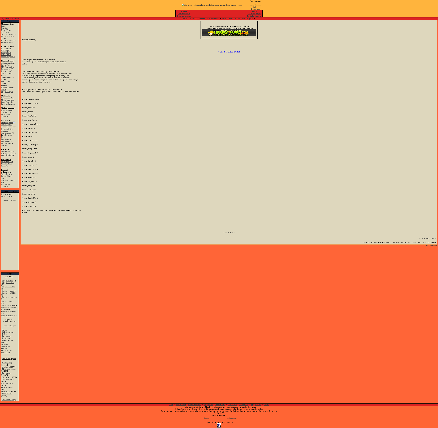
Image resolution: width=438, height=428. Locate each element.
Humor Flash (181, 405)
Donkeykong (7, 363)
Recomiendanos (7, 143)
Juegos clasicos (7, 281)
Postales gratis (247, 19)
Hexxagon (6, 338)
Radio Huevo (6, 55)
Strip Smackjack (8, 332)
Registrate (4, 28)
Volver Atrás (228, 232)
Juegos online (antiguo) (6, 115)
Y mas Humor (6, 112)
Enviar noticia (6, 139)
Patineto (5, 348)
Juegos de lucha (8, 291)
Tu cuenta (193, 19)
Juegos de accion (8, 283)
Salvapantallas (6, 53)
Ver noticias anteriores (9, 34)
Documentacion (7, 129)
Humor (202, 19)
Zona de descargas (7, 151)
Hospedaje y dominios (5, 185)
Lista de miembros (7, 98)
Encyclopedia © (431, 245)
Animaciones (232, 418)
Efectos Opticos (213, 19)
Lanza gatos (6, 336)
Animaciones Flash (8, 63)
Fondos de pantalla (8, 57)
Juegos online (256, 405)
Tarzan (4, 330)
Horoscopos (255, 9)
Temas (3, 38)
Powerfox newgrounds (5, 345)
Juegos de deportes (9, 311)
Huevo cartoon (234, 19)
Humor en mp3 (6, 71)
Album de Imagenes (8, 127)
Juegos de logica (255, 5)
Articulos (4, 131)
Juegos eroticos (7, 316)
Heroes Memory (8, 387)
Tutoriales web (6, 174)
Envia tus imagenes (8, 104)
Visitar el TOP (6, 164)
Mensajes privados (7, 100)
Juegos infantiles (8, 301)
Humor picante (6, 194)
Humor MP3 (220, 405)
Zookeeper (6, 367)
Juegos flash (208, 405)
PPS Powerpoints (7, 67)
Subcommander (7, 383)
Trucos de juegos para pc (427, 238)
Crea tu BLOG (6, 125)
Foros (224, 19)
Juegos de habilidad (9, 293)
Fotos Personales (7, 102)
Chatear (4, 145)
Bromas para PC (7, 69)
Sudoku (255, 7)
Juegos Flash (5, 65)
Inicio (184, 19)
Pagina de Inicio (7, 42)
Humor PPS (232, 405)
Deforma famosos (7, 88)
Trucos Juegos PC (7, 133)
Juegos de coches (8, 287)
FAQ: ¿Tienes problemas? (6, 31)
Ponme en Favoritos (8, 40)
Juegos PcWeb (6, 196)
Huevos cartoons (7, 110)
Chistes (3, 90)
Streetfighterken (8, 379)
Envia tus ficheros (7, 156)
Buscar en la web (7, 36)
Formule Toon (7, 350)
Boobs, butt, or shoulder (7, 341)
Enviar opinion (6, 141)
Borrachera (6, 392)
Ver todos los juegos (9, 400)
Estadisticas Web (7, 162)
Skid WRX (6, 352)
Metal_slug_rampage (9, 369)
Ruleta (4, 334)
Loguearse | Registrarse (10, 19)
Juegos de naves (8, 305)
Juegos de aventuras (9, 297)
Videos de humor (194, 405)
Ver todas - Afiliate (9, 200)
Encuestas (4, 166)
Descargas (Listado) (8, 153)
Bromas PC (243, 405)
